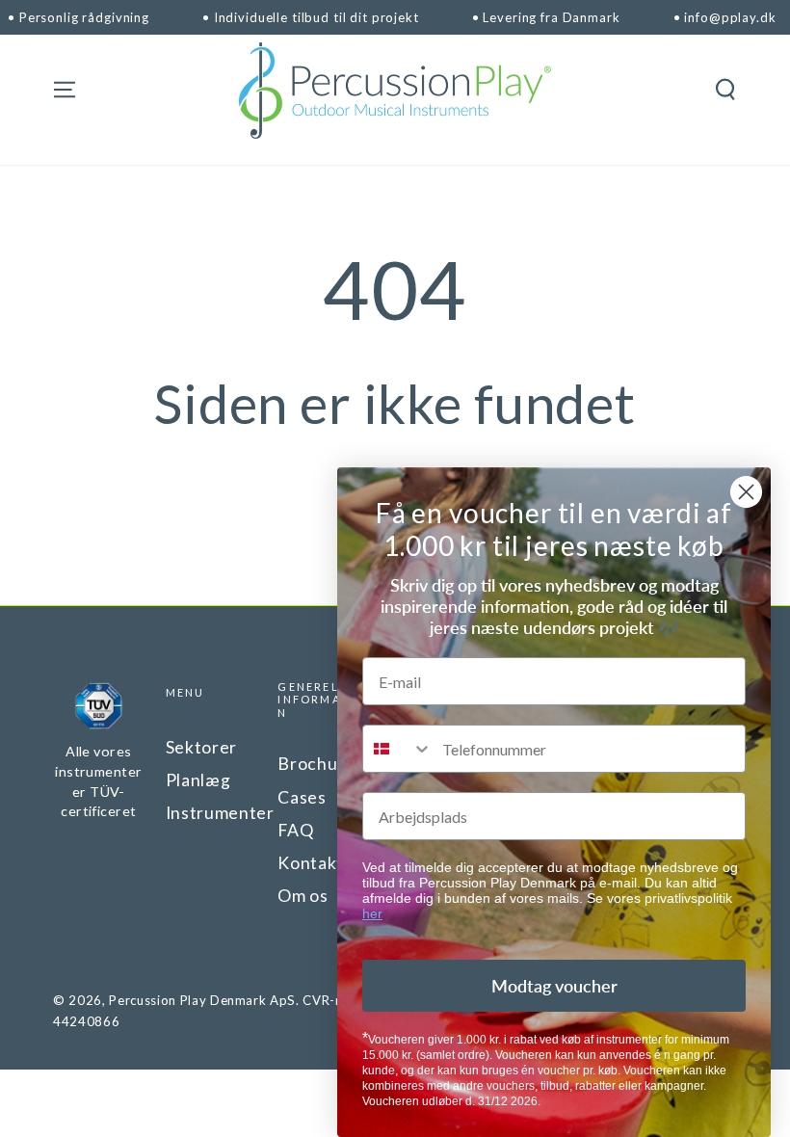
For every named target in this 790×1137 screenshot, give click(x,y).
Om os (302, 896)
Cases (301, 797)
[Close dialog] (746, 492)
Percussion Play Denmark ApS (202, 1000)
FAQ (295, 830)
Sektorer (201, 747)
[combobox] (398, 749)
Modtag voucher (554, 985)
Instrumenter (220, 813)
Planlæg (198, 780)
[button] (725, 89)
